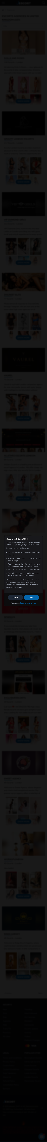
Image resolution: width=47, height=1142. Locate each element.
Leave (15, 597)
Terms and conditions (28, 603)
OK (31, 597)
